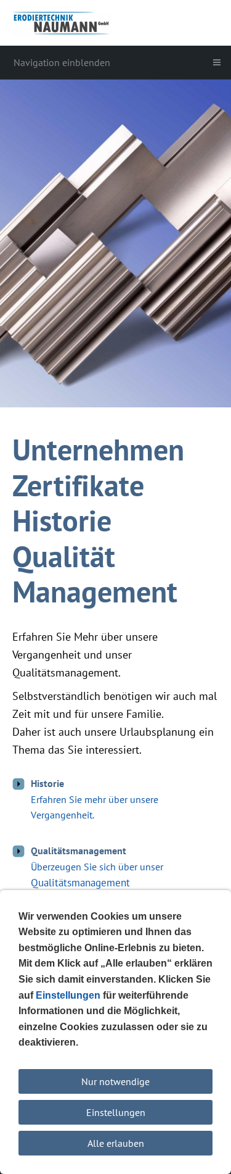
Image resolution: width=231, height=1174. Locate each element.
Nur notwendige (115, 1081)
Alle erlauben (115, 1143)
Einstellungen (115, 1112)
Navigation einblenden (62, 62)
